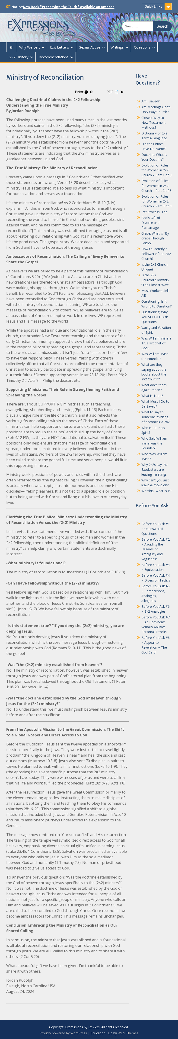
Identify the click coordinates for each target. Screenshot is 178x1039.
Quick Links (153, 6)
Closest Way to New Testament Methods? (153, 122)
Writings (117, 47)
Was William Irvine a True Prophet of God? (156, 343)
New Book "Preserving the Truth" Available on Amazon (68, 7)
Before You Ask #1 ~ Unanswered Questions (155, 529)
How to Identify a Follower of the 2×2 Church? (156, 254)
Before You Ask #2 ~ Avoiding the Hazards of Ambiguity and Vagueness (155, 549)
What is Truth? (152, 395)
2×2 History (19, 57)
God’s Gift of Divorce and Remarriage (150, 223)
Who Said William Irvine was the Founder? (154, 443)
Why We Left (29, 47)
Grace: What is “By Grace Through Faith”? (155, 238)
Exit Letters (59, 47)
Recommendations (54, 57)
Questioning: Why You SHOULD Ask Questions (154, 317)
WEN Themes (128, 1033)
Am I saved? (150, 101)
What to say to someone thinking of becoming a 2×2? (156, 417)
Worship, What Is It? (156, 491)
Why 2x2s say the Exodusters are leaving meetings (154, 469)
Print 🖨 (81, 92)
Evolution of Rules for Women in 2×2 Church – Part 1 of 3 (156, 170)
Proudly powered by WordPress (63, 1033)
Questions (142, 47)
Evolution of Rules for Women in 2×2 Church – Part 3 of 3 (156, 201)
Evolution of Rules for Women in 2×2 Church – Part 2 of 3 (156, 186)
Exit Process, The (154, 212)
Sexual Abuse (89, 47)
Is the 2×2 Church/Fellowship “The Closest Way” (155, 280)
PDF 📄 (112, 92)
